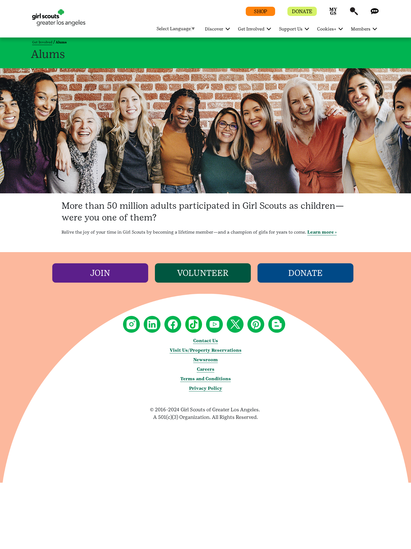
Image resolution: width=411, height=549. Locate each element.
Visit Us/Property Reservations (206, 350)
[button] (333, 14)
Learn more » (322, 232)
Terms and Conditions (205, 378)
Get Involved (42, 42)
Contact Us (205, 340)
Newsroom (205, 359)
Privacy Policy (205, 388)
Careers (205, 369)
